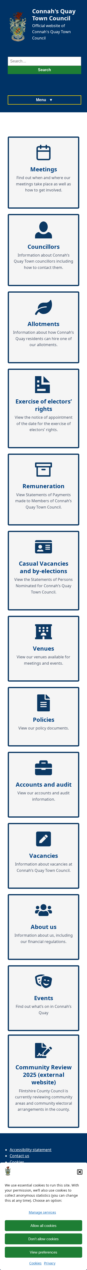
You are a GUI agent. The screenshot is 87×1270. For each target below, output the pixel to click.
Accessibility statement (30, 1149)
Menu (44, 100)
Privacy (49, 1263)
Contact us (19, 1155)
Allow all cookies (43, 1226)
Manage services (42, 1212)
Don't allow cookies (43, 1239)
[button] (79, 1172)
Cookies (35, 1263)
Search (44, 70)
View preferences (43, 1252)
